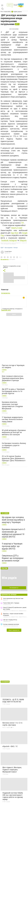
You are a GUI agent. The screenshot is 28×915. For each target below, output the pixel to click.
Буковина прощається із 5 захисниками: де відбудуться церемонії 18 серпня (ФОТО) (13, 533)
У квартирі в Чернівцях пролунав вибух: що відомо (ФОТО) (12, 546)
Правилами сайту (6, 310)
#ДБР (2, 247)
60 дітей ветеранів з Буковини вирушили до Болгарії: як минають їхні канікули (14, 432)
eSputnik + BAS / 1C (10, 746)
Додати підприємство (14, 630)
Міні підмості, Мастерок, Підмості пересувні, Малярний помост (12, 769)
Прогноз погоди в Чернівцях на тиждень (13, 366)
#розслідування (9, 247)
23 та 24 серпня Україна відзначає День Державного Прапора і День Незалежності (13, 458)
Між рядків (9, 578)
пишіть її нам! (16, 228)
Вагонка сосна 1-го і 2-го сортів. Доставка (12, 724)
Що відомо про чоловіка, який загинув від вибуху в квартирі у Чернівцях (13, 520)
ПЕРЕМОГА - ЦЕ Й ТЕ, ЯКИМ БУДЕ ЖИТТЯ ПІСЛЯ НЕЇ (13, 700)
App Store (14, 233)
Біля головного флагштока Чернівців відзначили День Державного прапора (13, 378)
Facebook (4, 240)
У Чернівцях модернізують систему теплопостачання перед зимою (12, 419)
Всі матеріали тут (14, 587)
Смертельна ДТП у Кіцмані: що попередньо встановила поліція (12, 558)
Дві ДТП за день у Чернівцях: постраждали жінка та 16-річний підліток (13, 391)
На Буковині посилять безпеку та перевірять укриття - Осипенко (14, 445)
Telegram (23, 240)
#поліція (15, 247)
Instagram (13, 240)
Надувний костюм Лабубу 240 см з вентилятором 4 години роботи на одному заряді (12, 796)
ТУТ (22, 223)
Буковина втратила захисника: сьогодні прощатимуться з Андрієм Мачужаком (12, 405)
